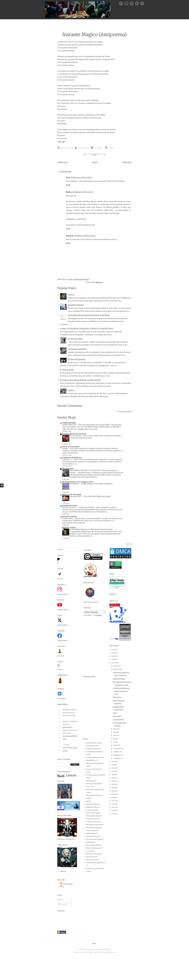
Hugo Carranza (83, 148)
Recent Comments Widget (126, 411)
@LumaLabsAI (67, 727)
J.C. (63, 886)
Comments (64, 904)
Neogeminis (67, 468)
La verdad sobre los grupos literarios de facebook (89, 315)
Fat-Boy (71, 390)
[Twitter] (132, 3)
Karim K (69, 235)
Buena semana (76, 436)
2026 (113, 814)
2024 (113, 807)
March (115, 729)
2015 (113, 778)
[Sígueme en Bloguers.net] (118, 622)
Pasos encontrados (70, 446)
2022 (113, 801)
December (116, 758)
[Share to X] (62, 142)
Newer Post (63, 162)
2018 (113, 788)
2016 (113, 781)
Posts (62, 899)
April (115, 732)
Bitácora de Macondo (71, 494)
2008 (113, 659)
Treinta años (67, 518)
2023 (113, 804)
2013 (113, 771)
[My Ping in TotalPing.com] (125, 640)
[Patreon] (127, 3)
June (114, 739)
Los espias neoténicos (77, 349)
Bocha (68, 192)
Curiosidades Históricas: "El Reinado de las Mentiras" (91, 529)
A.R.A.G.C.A (93, 949)
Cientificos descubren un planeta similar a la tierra (121, 691)
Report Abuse (62, 704)
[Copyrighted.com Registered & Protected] (115, 568)
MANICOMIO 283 (69, 425)
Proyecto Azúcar (69, 516)
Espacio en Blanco (119, 679)
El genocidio (117, 716)
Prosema (111, 148)
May (114, 735)
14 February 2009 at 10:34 (84, 235)
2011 (113, 765)
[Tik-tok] (142, 3)
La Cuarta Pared (118, 719)
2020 (113, 794)
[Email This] (58, 142)
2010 (113, 761)
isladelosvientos (69, 505)
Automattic (83, 952)
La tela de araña (67, 369)
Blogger (99, 282)
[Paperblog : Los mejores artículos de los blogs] (114, 640)
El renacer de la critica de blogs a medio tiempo (80, 380)
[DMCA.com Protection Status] (120, 558)
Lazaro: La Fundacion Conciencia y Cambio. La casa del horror (86, 328)
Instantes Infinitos (76, 305)
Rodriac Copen (69, 527)
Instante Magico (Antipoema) (94, 34)
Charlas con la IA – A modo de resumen (78, 507)
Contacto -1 (67, 459)
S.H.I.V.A (71, 294)
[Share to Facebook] (64, 142)
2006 (113, 653)
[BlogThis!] (60, 142)
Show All (129, 544)
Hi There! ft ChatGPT (76, 359)
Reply (68, 185)
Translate (98, 615)
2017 (113, 784)
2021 (113, 797)
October (116, 752)
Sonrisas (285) (76, 496)
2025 (113, 810)
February (116, 669)
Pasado (65, 448)
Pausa (115, 713)
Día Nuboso (74, 484)
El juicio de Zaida (75, 338)
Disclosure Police (89, 676)
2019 (113, 791)
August (115, 745)
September (117, 748)
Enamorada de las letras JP (74, 434)
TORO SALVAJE (69, 423)
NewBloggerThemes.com (107, 952)
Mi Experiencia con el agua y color (77, 482)
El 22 (68, 177)
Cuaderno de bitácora (71, 457)
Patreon (63, 871)
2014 (113, 775)
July (114, 742)
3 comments (98, 148)
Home (95, 162)
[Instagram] (137, 3)
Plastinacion (117, 697)
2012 (113, 768)
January (116, 666)
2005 (113, 649)
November (116, 755)
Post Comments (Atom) (79, 279)
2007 (113, 656)
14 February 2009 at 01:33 (82, 192)
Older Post (126, 162)
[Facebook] (121, 3)
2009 (113, 663)
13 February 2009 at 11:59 (81, 177)
